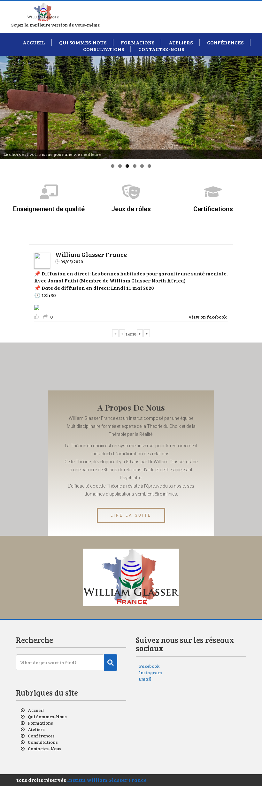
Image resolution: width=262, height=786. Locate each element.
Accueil (34, 42)
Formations (137, 42)
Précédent (8, 106)
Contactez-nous (161, 49)
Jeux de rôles (131, 209)
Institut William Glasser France (107, 779)
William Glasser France (91, 254)
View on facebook (207, 317)
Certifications (213, 209)
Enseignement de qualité (49, 209)
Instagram (150, 672)
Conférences (225, 42)
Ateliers (181, 42)
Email (145, 679)
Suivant (254, 106)
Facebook (149, 666)
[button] (131, 515)
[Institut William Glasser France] (43, 10)
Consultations (103, 49)
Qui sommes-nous (82, 42)
